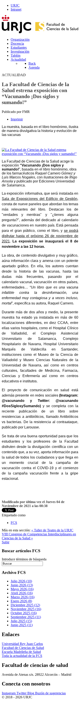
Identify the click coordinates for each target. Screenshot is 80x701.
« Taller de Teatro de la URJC (52, 530)
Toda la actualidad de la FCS (22, 656)
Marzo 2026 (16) (22, 597)
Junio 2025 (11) (22, 625)
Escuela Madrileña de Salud (21, 652)
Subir (5, 542)
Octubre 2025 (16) (24, 613)
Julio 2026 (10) (21, 581)
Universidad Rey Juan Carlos (22, 644)
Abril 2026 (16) (22, 593)
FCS (14, 523)
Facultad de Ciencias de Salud (23, 648)
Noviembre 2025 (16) (26, 609)
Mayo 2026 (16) (22, 589)
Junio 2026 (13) (22, 585)
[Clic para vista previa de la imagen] (40, 154)
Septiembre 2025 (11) (26, 617)
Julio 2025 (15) (21, 621)
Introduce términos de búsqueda (24, 559)
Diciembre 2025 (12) (25, 605)
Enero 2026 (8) (21, 601)
